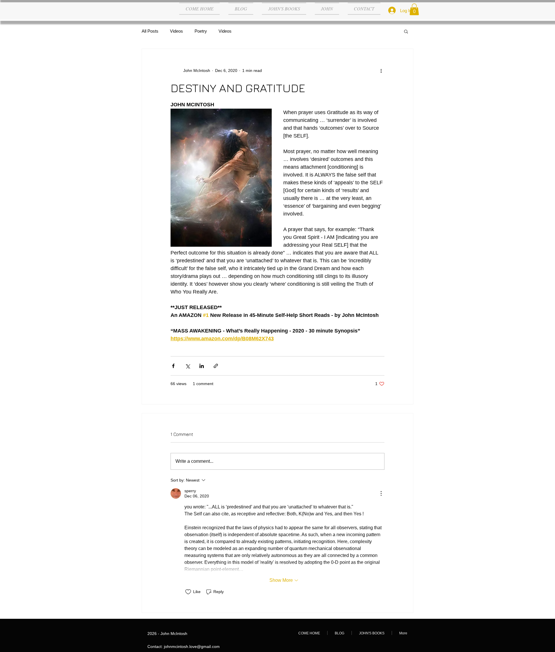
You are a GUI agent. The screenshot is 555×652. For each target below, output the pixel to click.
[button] (414, 9)
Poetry (201, 31)
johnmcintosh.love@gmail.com (192, 646)
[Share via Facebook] (173, 366)
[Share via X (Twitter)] (187, 366)
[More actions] (381, 70)
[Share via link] (216, 366)
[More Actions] (381, 493)
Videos (176, 31)
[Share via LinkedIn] (201, 366)
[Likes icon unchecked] (188, 591)
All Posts (150, 31)
